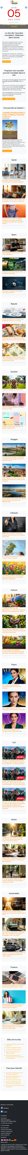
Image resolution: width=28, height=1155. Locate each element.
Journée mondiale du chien (13, 1049)
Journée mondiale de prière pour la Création (15, 1086)
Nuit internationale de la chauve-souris (13, 1052)
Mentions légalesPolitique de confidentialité (8, 1120)
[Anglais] (4, 1141)
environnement (20, 1147)
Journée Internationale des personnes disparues (13, 1077)
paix (13, 1144)
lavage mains (19, 1144)
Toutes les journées (6, 1129)
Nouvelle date (5, 1128)
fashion (8, 1150)
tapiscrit (3, 1149)
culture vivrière (11, 1147)
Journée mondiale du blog (13, 1080)
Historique (4, 1118)
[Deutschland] (12, 1141)
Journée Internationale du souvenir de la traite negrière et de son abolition (15, 1056)
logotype (3, 1147)
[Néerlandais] (7, 1141)
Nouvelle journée (8, 99)
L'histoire (6, 61)
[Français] (2, 1141)
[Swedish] (10, 1141)
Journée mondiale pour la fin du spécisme (15, 1044)
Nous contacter (5, 1135)
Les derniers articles (6, 1123)
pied (25, 1144)
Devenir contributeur (7, 1131)
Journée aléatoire (6, 1133)
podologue (11, 1146)
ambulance (4, 1146)
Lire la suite (6, 151)
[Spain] (15, 1141)
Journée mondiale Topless (13, 1047)
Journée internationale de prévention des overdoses (13, 1082)
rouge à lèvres (11, 1149)
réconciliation (19, 1146)
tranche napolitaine (21, 1149)
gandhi (3, 1150)
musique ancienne (6, 1144)
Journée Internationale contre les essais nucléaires (14, 1073)
